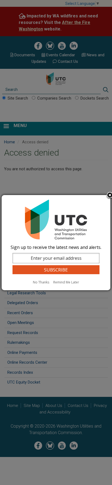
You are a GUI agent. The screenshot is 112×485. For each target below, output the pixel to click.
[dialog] (56, 242)
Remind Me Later (66, 282)
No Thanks (41, 282)
